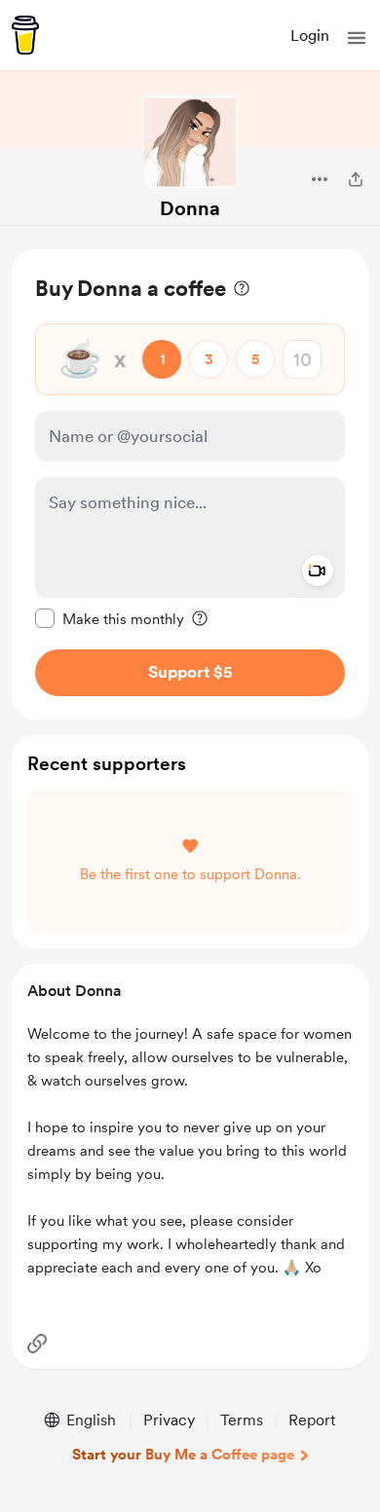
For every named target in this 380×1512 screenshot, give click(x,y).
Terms (241, 1420)
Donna (190, 208)
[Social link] (37, 1343)
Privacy (169, 1420)
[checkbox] (109, 618)
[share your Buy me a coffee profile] (355, 179)
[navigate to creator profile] (190, 142)
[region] (190, 484)
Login (309, 35)
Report (311, 1420)
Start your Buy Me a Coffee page (183, 1454)
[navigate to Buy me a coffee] (25, 35)
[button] (356, 38)
